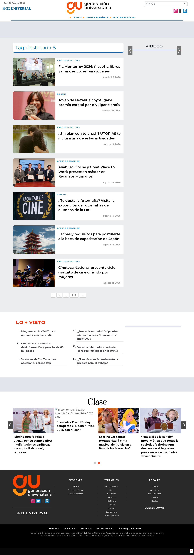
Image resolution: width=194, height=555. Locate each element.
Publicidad (86, 528)
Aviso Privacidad (104, 528)
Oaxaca (154, 497)
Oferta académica (75, 490)
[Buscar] (185, 4)
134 (74, 295)
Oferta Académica (97, 17)
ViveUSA (111, 504)
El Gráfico (111, 494)
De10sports (111, 497)
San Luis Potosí (154, 494)
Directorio (54, 528)
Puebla (155, 486)
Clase (111, 490)
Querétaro (154, 490)
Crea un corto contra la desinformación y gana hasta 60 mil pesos (42, 347)
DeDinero (111, 501)
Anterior (10, 425)
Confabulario (111, 512)
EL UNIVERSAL (111, 486)
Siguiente (183, 425)
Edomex (111, 508)
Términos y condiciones (129, 528)
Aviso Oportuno (112, 515)
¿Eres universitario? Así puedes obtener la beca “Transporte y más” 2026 (97, 335)
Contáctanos (70, 528)
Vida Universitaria (124, 17)
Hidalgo (154, 501)
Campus (77, 17)
